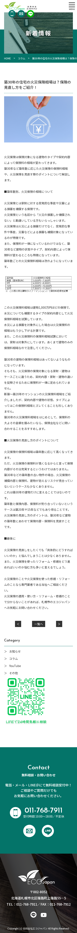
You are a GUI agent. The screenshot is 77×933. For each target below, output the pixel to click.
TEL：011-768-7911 (22, 904)
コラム (13, 659)
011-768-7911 (12, 13)
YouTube (15, 666)
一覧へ (38, 624)
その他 (13, 673)
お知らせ (15, 651)
